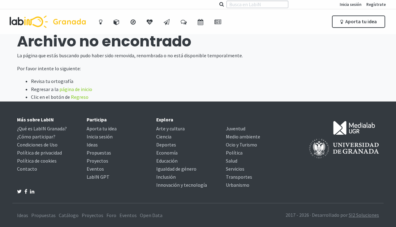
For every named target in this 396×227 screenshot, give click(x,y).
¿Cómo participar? (36, 136)
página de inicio (75, 89)
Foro (111, 215)
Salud (231, 160)
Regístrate (376, 4)
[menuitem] (101, 21)
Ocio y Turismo (241, 144)
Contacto (27, 168)
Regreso (79, 97)
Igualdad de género (176, 168)
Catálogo (69, 215)
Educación (167, 160)
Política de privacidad (39, 152)
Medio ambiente (243, 136)
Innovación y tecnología (181, 184)
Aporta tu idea (360, 21)
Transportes (239, 176)
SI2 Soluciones (364, 215)
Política (234, 152)
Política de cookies (37, 160)
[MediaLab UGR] (354, 127)
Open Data (151, 215)
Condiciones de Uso (37, 144)
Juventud (235, 128)
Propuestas (99, 152)
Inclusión (166, 176)
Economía (167, 152)
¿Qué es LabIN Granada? (42, 128)
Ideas (92, 144)
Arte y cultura (170, 128)
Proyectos (97, 160)
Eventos (95, 168)
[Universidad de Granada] (344, 148)
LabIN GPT (98, 176)
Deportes (166, 144)
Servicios (235, 168)
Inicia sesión (350, 4)
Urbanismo (237, 184)
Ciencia (163, 136)
